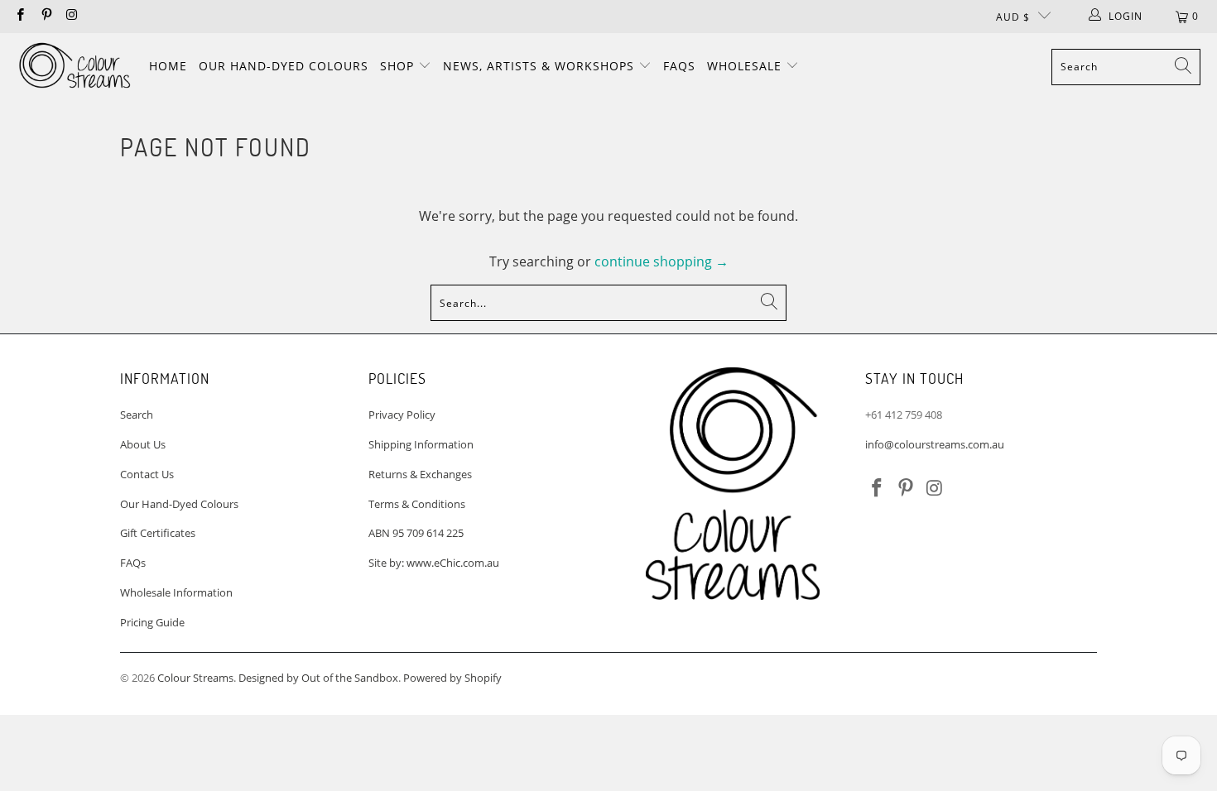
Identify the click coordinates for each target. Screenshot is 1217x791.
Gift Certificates (157, 532)
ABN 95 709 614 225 (416, 532)
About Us (143, 444)
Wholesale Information (176, 592)
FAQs (679, 66)
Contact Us (147, 474)
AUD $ (1013, 17)
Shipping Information (421, 444)
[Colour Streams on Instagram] (72, 16)
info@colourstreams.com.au (934, 444)
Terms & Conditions (416, 503)
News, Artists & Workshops (540, 66)
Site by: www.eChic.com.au (433, 562)
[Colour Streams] (74, 66)
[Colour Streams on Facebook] (19, 16)
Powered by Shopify (452, 677)
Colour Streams (195, 677)
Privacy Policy (401, 414)
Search (136, 414)
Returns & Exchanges (420, 474)
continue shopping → (661, 261)
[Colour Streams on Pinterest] (45, 16)
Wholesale (746, 66)
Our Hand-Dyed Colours (283, 66)
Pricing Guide (152, 622)
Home (168, 66)
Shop (399, 66)
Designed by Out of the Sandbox (318, 677)
